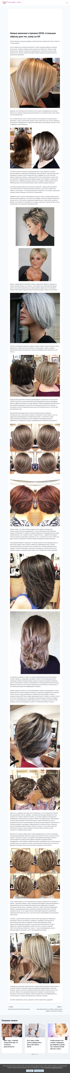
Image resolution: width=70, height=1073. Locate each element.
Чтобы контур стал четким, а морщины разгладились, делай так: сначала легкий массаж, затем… (57, 1045)
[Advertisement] (35, 21)
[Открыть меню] (67, 3)
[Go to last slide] (4, 1038)
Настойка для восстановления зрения (19, 1008)
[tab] (32, 1054)
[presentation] (12, 1030)
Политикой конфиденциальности (54, 1067)
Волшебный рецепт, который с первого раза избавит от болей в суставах (49, 1009)
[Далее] (66, 1038)
